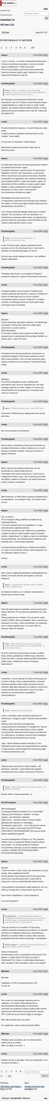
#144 (45, 803)
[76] (7, 20)
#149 (45, 1034)
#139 (45, 637)
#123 (45, 122)
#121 (45, 55)
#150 (45, 1054)
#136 (45, 511)
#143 (45, 780)
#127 (45, 285)
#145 (45, 861)
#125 (45, 231)
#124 (45, 158)
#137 (45, 567)
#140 (45, 672)
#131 (45, 401)
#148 (45, 994)
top (45, 1098)
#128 (45, 313)
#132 (45, 424)
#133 (45, 439)
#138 (45, 603)
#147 (45, 971)
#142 (45, 760)
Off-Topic (5, 32)
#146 (45, 909)
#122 (45, 84)
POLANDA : (9, 3)
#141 (45, 704)
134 (32, 48)
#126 (45, 268)
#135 (45, 490)
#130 (45, 373)
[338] (7, 24)
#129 (45, 347)
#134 (45, 462)
